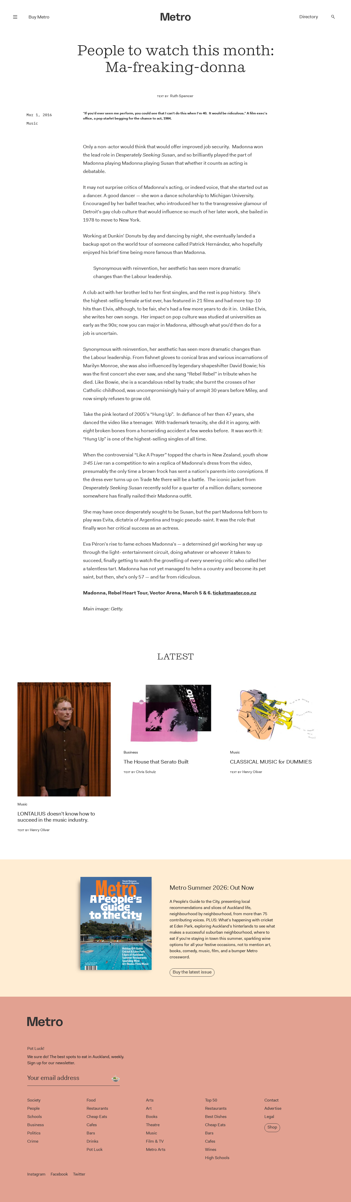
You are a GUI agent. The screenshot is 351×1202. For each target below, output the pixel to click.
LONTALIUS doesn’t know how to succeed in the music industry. (56, 816)
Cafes (92, 1124)
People (33, 1108)
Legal (269, 1116)
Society (33, 1100)
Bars (91, 1133)
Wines (210, 1149)
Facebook (59, 1174)
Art (149, 1108)
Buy (39, 17)
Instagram (36, 1174)
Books (152, 1116)
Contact (271, 1100)
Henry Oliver (33, 830)
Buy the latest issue (192, 972)
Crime (32, 1141)
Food (91, 1100)
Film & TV (155, 1141)
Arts (150, 1100)
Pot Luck (95, 1149)
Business (131, 752)
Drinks (92, 1141)
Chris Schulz (140, 771)
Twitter (79, 1174)
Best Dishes (216, 1116)
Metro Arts (155, 1149)
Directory (308, 17)
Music (32, 123)
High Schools (217, 1157)
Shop (272, 1127)
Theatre (153, 1124)
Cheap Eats (97, 1116)
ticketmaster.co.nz (234, 593)
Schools (34, 1116)
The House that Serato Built (156, 761)
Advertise (272, 1108)
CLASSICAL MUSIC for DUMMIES (271, 761)
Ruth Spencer (181, 95)
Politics (34, 1133)
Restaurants (97, 1108)
